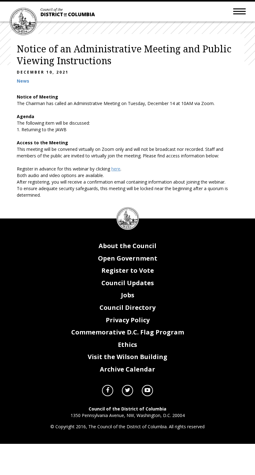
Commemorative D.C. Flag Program (127, 332)
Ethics (127, 344)
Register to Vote (127, 270)
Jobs (127, 295)
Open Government (127, 258)
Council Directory (127, 307)
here (115, 169)
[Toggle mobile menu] (239, 11)
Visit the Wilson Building (127, 357)
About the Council (127, 246)
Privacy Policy (128, 320)
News (23, 81)
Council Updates (127, 283)
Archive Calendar (127, 369)
